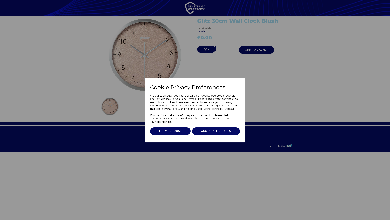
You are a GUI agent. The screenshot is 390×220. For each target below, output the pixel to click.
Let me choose (170, 131)
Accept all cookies (216, 131)
